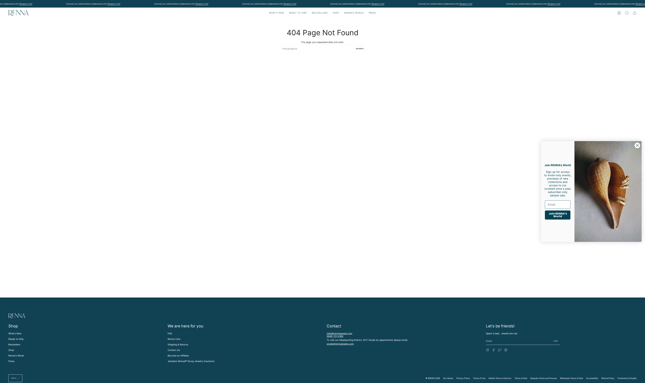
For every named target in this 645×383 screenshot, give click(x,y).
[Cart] (634, 13)
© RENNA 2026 (432, 378)
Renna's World (16, 355)
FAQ (170, 333)
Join (555, 341)
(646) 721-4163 (335, 336)
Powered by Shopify (627, 378)
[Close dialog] (637, 145)
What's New (14, 333)
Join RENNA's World (558, 215)
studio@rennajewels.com (340, 344)
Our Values (448, 378)
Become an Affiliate (178, 355)
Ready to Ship (16, 339)
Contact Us (174, 350)
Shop (11, 350)
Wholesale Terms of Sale (571, 378)
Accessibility (592, 378)
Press (11, 361)
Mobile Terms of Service (500, 378)
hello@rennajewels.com (339, 333)
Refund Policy (607, 378)
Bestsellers (14, 344)
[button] (298, 13)
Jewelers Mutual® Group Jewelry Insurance (191, 361)
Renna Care (174, 339)
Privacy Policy (463, 378)
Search (360, 49)
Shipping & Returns (178, 344)
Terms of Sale (520, 378)
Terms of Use (479, 378)
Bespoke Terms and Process (543, 378)
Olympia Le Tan (25, 4)
